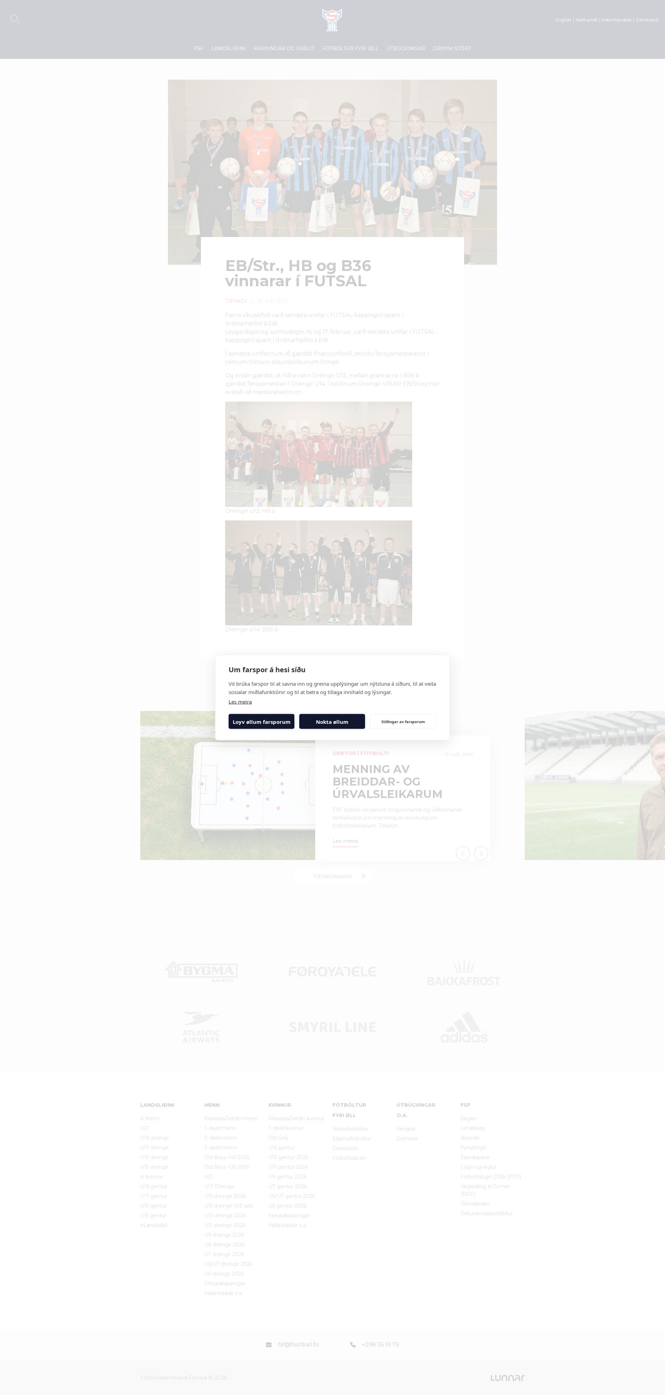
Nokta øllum (332, 721)
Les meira (240, 701)
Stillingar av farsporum (403, 721)
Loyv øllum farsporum (262, 721)
